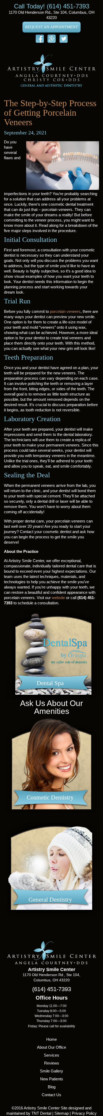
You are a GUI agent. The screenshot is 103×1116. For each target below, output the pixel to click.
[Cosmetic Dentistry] (51, 816)
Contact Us (51, 1095)
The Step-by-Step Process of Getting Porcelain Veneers (50, 112)
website (58, 597)
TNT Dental (41, 1113)
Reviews (51, 1063)
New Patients (51, 1079)
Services (51, 1055)
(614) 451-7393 (51, 989)
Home (51, 1039)
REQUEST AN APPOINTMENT (51, 27)
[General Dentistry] (51, 918)
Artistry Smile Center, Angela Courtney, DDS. (51, 70)
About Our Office (51, 1047)
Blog (51, 1087)
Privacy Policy (84, 1113)
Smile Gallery (51, 1071)
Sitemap (61, 1113)
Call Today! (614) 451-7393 (51, 6)
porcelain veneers (65, 311)
